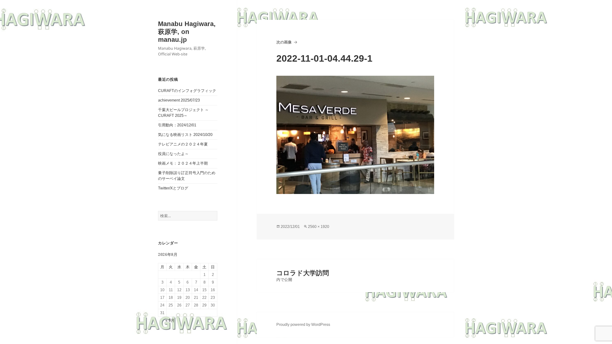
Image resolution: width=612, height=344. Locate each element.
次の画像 (284, 42)
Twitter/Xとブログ (173, 188)
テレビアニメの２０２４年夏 (183, 144)
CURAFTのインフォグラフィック (187, 91)
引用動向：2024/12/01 (177, 125)
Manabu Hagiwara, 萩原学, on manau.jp (187, 31)
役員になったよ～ (173, 154)
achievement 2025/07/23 (179, 100)
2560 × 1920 (318, 227)
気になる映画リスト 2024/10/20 (185, 135)
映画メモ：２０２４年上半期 (183, 163)
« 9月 (170, 320)
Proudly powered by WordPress (303, 324)
